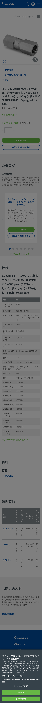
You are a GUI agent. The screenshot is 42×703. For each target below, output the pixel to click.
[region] (21, 676)
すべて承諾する (21, 699)
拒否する (21, 692)
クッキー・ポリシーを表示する (13, 679)
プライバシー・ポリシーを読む (12, 676)
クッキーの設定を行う (21, 686)
